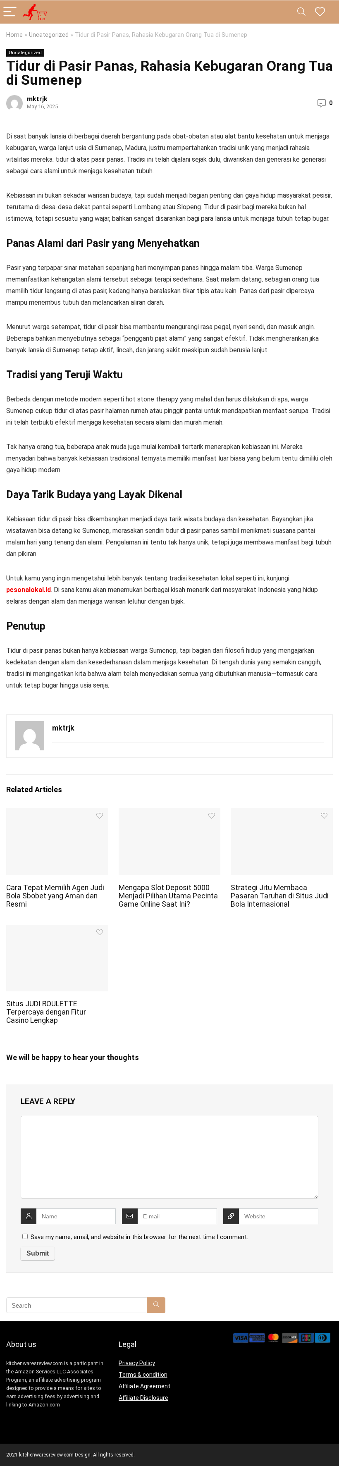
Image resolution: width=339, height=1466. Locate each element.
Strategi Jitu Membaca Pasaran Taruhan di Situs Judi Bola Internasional (280, 895)
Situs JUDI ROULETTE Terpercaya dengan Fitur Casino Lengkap (46, 1012)
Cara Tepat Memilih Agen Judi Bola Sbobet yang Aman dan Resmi (55, 895)
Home (14, 34)
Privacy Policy (137, 1363)
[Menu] (10, 12)
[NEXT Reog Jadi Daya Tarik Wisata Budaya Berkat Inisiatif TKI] (330, 1445)
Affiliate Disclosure (143, 1397)
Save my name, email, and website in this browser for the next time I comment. (139, 1237)
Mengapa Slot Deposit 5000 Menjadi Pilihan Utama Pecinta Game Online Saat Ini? (168, 895)
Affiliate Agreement (144, 1386)
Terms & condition (143, 1374)
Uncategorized (49, 34)
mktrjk (37, 99)
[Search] (301, 12)
